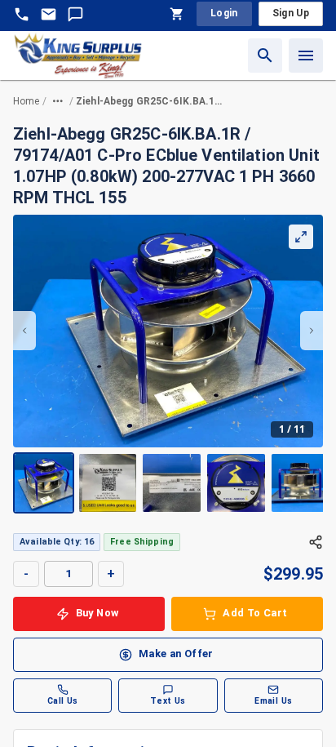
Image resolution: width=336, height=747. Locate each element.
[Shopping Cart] (177, 13)
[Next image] (311, 330)
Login (224, 13)
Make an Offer (176, 653)
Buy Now (97, 613)
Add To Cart (255, 613)
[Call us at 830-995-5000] (21, 14)
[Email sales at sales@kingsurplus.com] (48, 14)
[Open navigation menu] (306, 55)
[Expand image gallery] (301, 237)
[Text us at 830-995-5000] (75, 14)
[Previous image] (24, 330)
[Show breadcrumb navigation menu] (58, 101)
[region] (168, 364)
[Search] (265, 55)
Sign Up (290, 13)
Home (26, 101)
